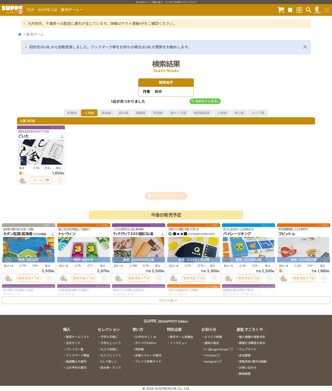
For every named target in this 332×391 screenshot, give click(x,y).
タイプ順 (258, 113)
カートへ (39, 180)
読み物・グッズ (111, 367)
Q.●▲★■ (177, 234)
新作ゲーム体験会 (181, 337)
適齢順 (140, 113)
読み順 (123, 113)
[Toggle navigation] (326, 9)
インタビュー (178, 343)
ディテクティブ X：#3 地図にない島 (133, 234)
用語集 (139, 349)
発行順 (239, 113)
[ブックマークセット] (290, 10)
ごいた (23, 136)
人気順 (89, 113)
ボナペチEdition (145, 343)
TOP (30, 9)
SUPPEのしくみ (145, 337)
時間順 (158, 113)
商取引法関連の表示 (252, 343)
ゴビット (284, 234)
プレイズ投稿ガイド (148, 361)
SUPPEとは (47, 9)
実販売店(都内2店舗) (253, 361)
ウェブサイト (248, 349)
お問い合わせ (248, 367)
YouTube (210, 355)
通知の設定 (211, 343)
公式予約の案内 (76, 367)
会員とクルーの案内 (148, 355)
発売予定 (24, 278)
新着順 (72, 113)
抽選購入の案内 (76, 361)
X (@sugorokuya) (216, 349)
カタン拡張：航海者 (18, 234)
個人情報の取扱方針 (252, 337)
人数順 (222, 113)
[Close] (305, 46)
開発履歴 (245, 373)
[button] (204, 101)
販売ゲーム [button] (70, 9)
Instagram (211, 361)
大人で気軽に (109, 349)
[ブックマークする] (59, 180)
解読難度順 (202, 113)
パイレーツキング (237, 234)
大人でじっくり (111, 355)
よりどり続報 (213, 337)
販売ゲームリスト (77, 337)
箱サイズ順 (178, 113)
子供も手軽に (109, 337)
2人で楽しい (109, 361)
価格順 (106, 113)
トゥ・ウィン (66, 234)
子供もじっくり (111, 343)
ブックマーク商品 (77, 355)
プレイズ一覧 (75, 349)
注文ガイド (73, 343)
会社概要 (245, 355)
